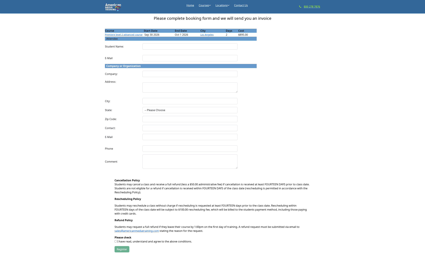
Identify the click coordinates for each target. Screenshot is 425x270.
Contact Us (241, 5)
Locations (221, 5)
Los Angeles (207, 34)
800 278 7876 (312, 6)
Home (190, 5)
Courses (204, 5)
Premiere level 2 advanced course (123, 34)
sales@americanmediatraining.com (137, 231)
